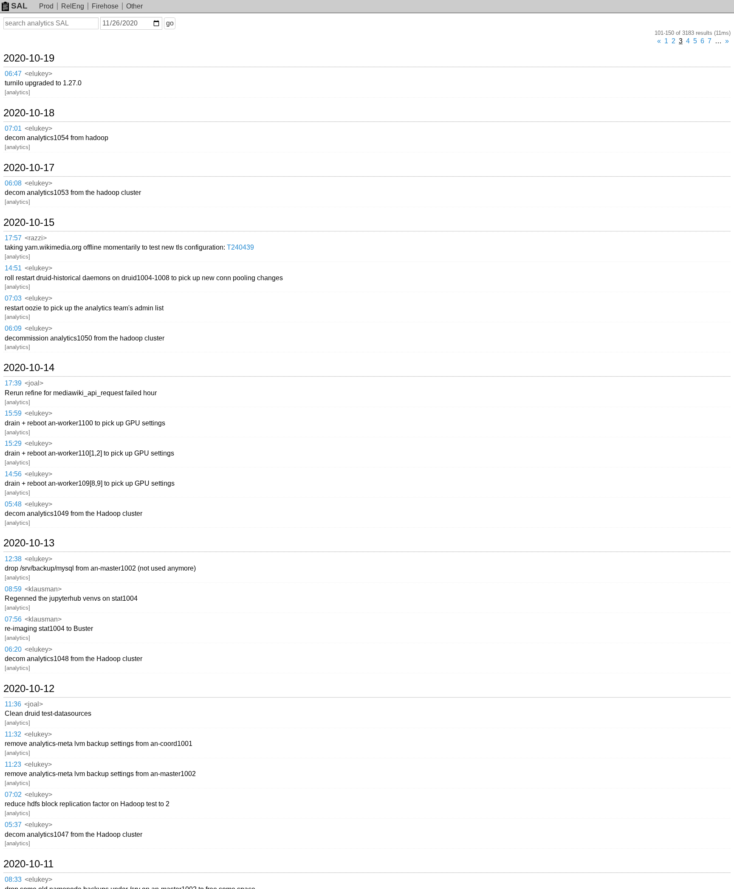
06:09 (13, 328)
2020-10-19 (28, 58)
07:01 (13, 128)
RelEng (72, 6)
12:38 (13, 559)
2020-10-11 (28, 864)
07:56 (13, 619)
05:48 (13, 504)
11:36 (13, 704)
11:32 (13, 734)
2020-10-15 (28, 222)
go (170, 23)
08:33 (13, 879)
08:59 (13, 589)
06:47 (13, 73)
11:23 (13, 764)
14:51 (13, 268)
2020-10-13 (28, 543)
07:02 (13, 794)
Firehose (105, 6)
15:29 (13, 443)
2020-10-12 (28, 688)
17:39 (13, 383)
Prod (46, 6)
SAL (19, 5)
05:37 (13, 824)
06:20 (13, 649)
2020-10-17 (28, 167)
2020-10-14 (28, 367)
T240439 (240, 247)
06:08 (13, 183)
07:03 (13, 298)
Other (134, 6)
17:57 (13, 238)
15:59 (13, 413)
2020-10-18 (28, 113)
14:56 (13, 474)
